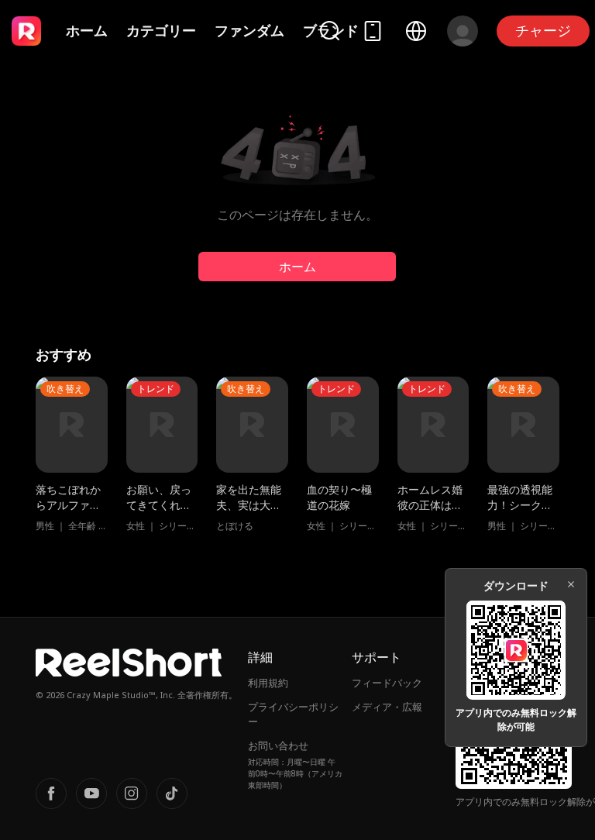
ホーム (87, 30)
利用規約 (268, 683)
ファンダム (249, 30)
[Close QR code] (571, 584)
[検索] (329, 30)
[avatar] (462, 30)
